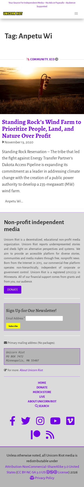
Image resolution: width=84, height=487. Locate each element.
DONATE (12, 289)
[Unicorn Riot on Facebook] (12, 421)
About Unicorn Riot (31, 370)
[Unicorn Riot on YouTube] (55, 421)
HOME (42, 382)
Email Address (15, 318)
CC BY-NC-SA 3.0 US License (43, 472)
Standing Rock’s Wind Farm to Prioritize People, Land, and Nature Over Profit (41, 129)
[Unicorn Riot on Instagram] (40, 421)
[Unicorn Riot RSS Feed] (50, 435)
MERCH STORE (42, 392)
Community (39, 59)
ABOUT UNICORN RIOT (42, 401)
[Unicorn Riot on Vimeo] (70, 421)
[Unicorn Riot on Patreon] (35, 435)
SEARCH (43, 406)
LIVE (42, 396)
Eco (52, 59)
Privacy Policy (44, 478)
